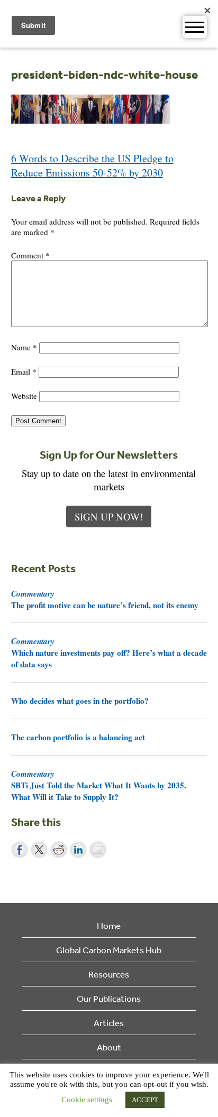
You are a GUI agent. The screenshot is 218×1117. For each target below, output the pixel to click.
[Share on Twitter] (39, 849)
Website (24, 395)
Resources (108, 974)
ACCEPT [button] (145, 1100)
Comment (30, 255)
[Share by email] (97, 849)
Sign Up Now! (109, 516)
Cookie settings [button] (86, 1099)
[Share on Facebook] (19, 849)
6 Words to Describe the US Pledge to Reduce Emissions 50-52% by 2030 (92, 165)
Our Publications (109, 998)
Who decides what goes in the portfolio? (80, 700)
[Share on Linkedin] (78, 849)
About (109, 1047)
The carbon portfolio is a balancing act (78, 737)
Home (109, 925)
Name (24, 347)
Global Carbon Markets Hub (108, 949)
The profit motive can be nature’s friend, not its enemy (104, 599)
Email (24, 371)
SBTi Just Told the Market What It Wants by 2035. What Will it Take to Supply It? (98, 785)
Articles (109, 1022)
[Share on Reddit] (58, 849)
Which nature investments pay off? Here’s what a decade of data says (109, 652)
